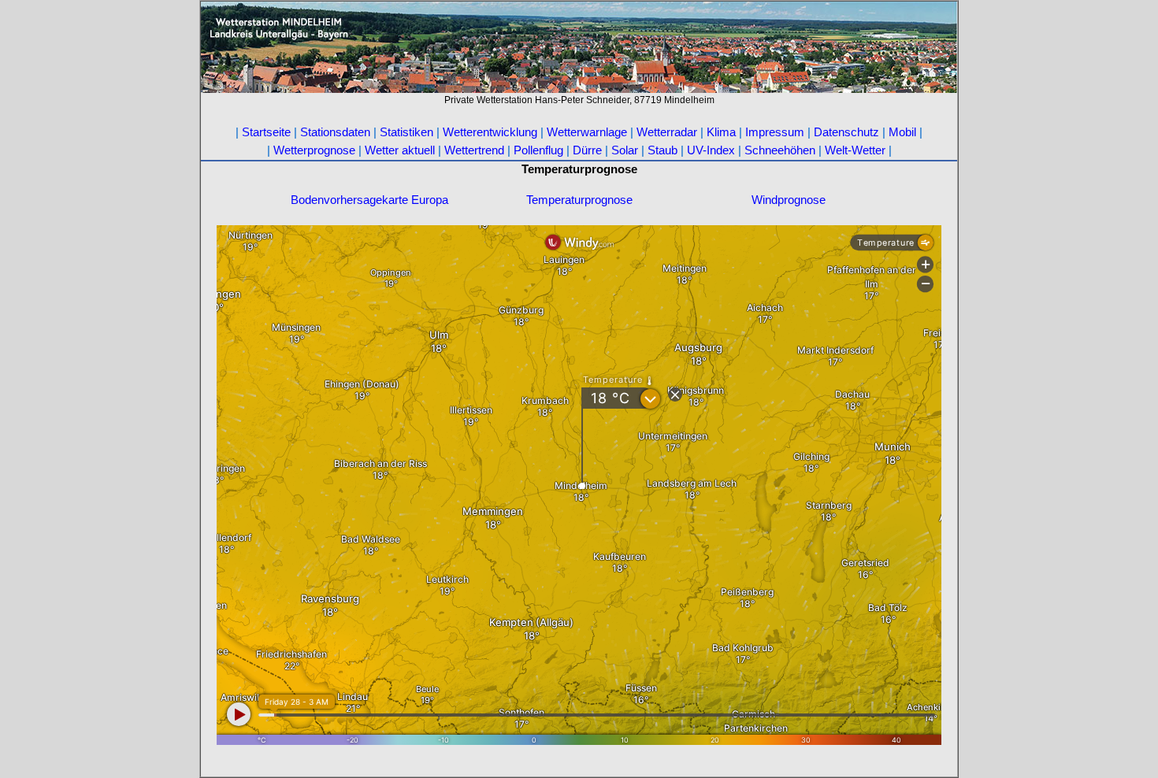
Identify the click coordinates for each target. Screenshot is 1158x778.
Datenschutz (846, 132)
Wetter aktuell (400, 150)
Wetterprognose (314, 150)
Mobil (902, 132)
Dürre (587, 150)
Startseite (266, 132)
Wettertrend (474, 150)
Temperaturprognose (579, 199)
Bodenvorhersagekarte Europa (369, 199)
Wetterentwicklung (490, 132)
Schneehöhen (779, 150)
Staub (662, 150)
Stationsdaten (335, 132)
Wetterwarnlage (587, 132)
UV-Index (712, 150)
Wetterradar (668, 132)
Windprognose (789, 199)
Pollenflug (540, 150)
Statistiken (406, 132)
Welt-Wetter (857, 150)
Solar (624, 150)
